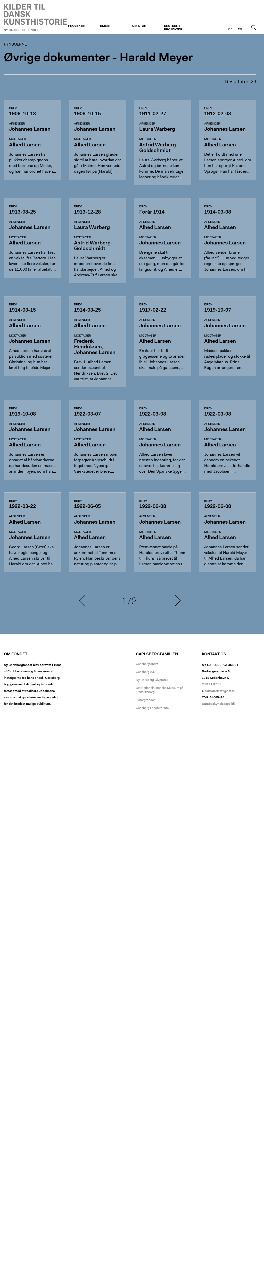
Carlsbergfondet (147, 664)
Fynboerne (35, 17)
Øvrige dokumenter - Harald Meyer (98, 58)
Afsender (17, 123)
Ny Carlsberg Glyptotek (152, 680)
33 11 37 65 (212, 684)
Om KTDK (139, 26)
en (240, 29)
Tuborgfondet (145, 700)
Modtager (17, 139)
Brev (13, 108)
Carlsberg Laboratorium (152, 708)
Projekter (77, 26)
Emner (105, 26)
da (230, 29)
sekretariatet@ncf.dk (220, 691)
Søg (253, 27)
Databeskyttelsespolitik (219, 704)
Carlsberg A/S (145, 672)
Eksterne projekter (173, 27)
